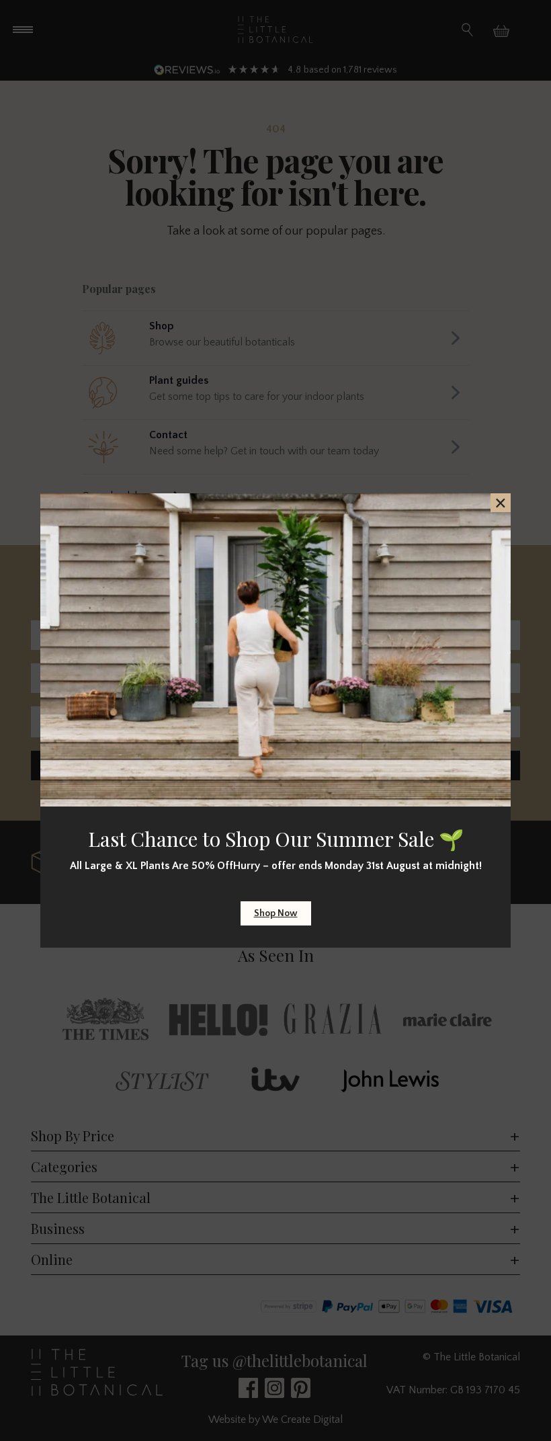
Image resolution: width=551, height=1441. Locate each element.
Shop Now (276, 913)
